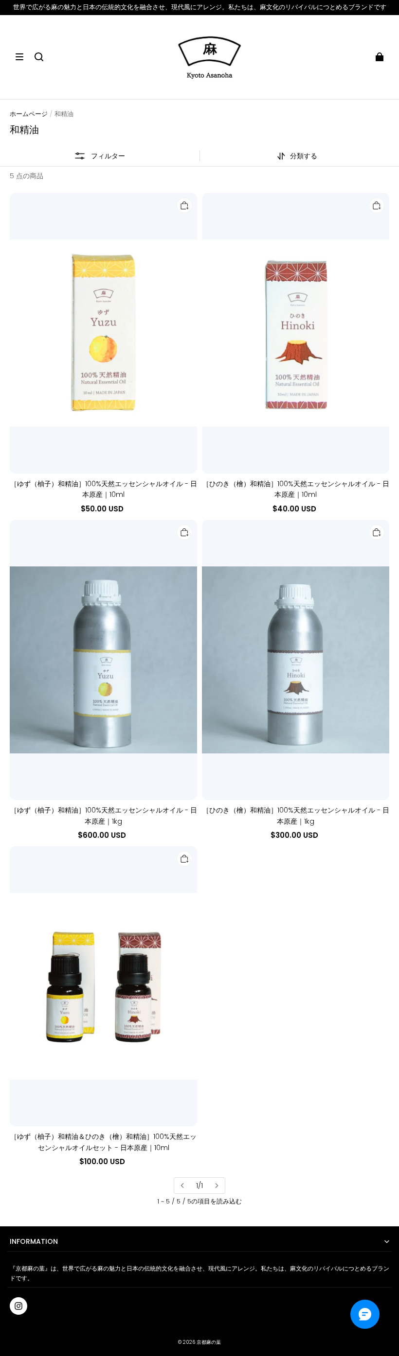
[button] (19, 57)
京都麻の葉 (209, 1342)
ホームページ (29, 114)
